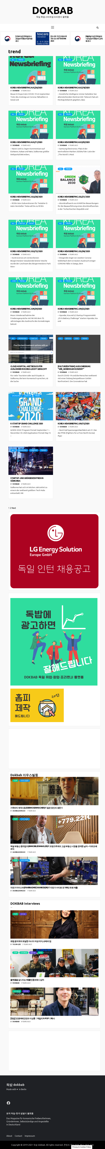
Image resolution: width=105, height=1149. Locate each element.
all (13, 60)
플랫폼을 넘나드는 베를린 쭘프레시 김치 (27, 980)
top (15, 780)
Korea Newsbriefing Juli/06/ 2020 (74, 251)
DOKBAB (16, 90)
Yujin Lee (17, 944)
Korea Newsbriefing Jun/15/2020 (73, 423)
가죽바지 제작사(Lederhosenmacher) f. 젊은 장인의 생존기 (36, 808)
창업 (40, 952)
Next (14, 508)
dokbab (52, 10)
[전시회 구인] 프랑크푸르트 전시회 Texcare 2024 (58, 38)
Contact (18, 1136)
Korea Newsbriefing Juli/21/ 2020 (74, 197)
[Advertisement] (54, 749)
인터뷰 (23, 914)
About (9, 1136)
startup (21, 223)
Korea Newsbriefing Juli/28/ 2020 (26, 197)
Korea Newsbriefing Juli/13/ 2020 (26, 251)
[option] (17, 38)
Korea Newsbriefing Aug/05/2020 (74, 142)
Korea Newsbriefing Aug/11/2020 (26, 142)
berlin (68, 338)
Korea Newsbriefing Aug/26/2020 (26, 87)
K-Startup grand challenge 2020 (26, 423)
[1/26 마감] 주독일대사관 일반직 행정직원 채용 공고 (23, 38)
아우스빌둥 (24, 780)
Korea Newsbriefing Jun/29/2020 (26, 309)
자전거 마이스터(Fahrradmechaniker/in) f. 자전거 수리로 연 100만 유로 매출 (44, 887)
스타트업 (24, 952)
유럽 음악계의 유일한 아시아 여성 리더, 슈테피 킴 (30, 941)
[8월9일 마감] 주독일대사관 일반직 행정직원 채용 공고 (94, 38)
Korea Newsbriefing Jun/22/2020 (73, 309)
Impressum (30, 1136)
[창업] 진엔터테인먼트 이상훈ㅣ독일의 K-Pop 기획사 (32, 1018)
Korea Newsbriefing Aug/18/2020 (74, 87)
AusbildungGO (19, 811)
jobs (14, 281)
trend (20, 60)
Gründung (22, 338)
